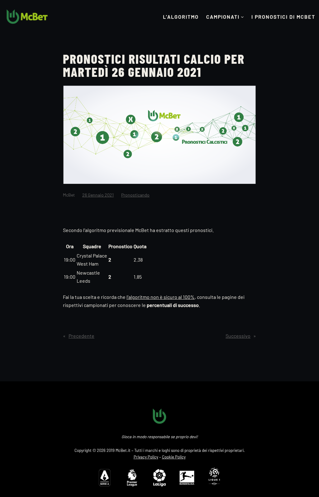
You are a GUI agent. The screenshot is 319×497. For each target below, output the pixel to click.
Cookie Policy (174, 456)
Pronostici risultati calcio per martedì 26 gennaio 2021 (154, 65)
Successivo (238, 336)
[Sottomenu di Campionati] (242, 16)
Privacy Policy (146, 456)
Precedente (81, 336)
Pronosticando (135, 194)
